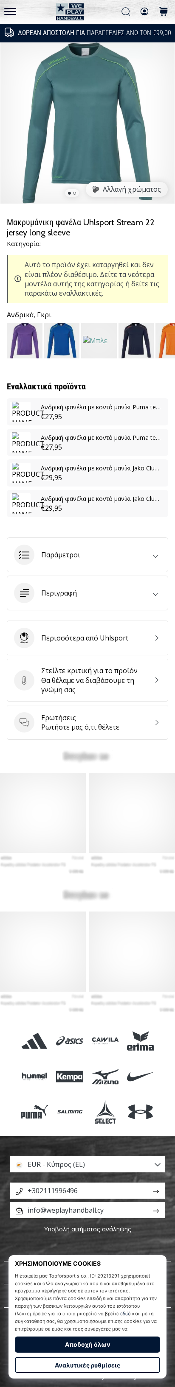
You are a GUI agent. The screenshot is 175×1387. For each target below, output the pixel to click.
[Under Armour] (140, 1111)
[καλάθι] (163, 12)
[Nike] (140, 1076)
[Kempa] (70, 1076)
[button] (87, 555)
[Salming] (70, 1111)
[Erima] (140, 1041)
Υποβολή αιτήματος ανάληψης (87, 1229)
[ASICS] (70, 1041)
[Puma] (34, 1111)
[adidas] (34, 1041)
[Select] (105, 1111)
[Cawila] (105, 1041)
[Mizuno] (105, 1076)
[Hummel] (34, 1076)
